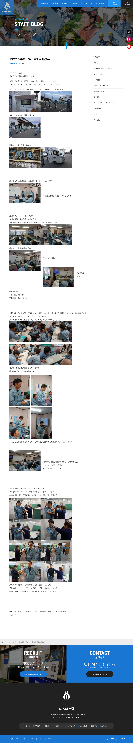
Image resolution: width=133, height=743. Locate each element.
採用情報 (114, 4)
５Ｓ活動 (97, 120)
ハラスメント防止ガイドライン (12, 739)
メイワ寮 (97, 80)
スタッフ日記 (98, 74)
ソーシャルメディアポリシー (46, 739)
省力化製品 (100, 3)
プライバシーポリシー (29, 739)
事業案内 (44, 3)
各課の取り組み (99, 91)
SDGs (74, 3)
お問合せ (127, 4)
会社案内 (54, 3)
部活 (95, 114)
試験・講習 (97, 108)
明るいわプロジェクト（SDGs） (104, 103)
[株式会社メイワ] (7, 7)
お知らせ (65, 3)
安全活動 (97, 97)
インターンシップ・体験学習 (103, 68)
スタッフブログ (86, 3)
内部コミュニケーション (102, 85)
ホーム (28, 726)
